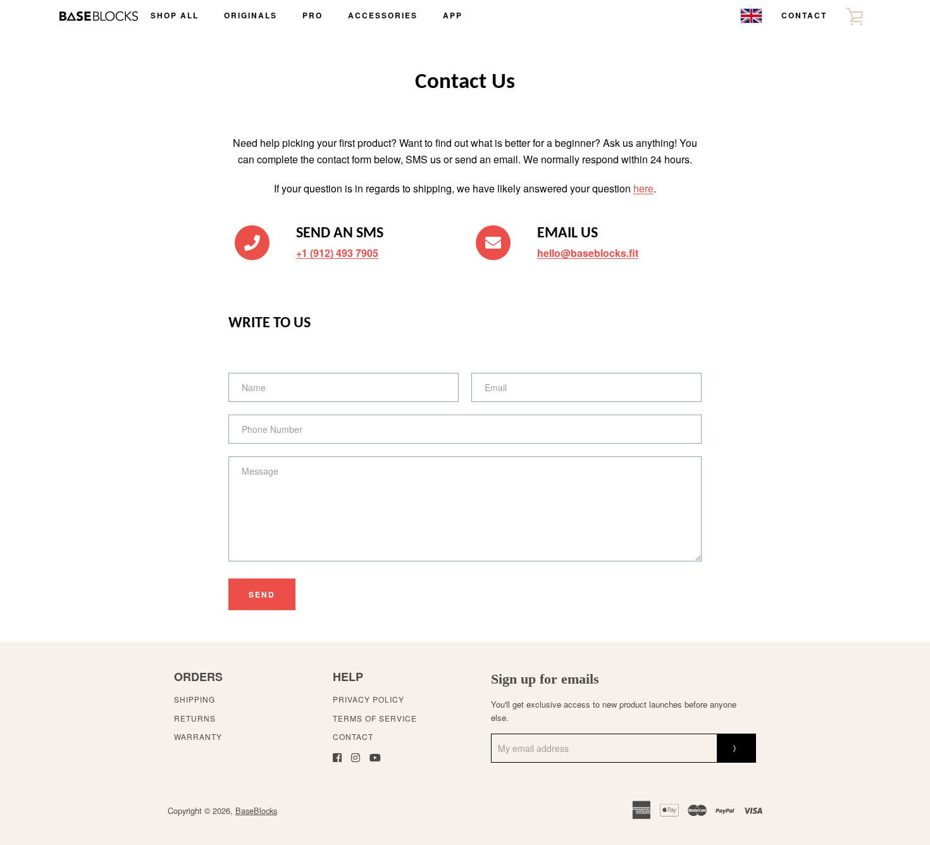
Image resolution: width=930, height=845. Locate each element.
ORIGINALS (250, 15)
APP (452, 15)
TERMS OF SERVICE (375, 718)
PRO (312, 15)
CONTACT (804, 15)
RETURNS (195, 718)
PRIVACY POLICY (368, 699)
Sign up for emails (545, 679)
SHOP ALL (175, 15)
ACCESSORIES (383, 15)
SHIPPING (194, 699)
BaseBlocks (256, 810)
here (643, 188)
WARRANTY (198, 736)
